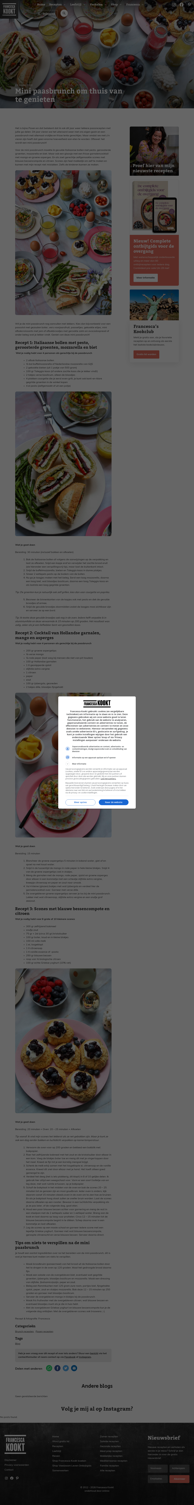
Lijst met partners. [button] (108, 778)
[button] (97, 764)
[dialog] (97, 752)
